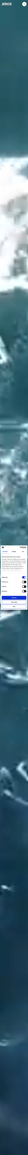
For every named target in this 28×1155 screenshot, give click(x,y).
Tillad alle (14, 597)
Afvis (14, 606)
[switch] (24, 582)
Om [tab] (23, 551)
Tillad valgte (14, 602)
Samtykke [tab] (5, 551)
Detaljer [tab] (14, 551)
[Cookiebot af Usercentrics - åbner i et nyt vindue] (20, 547)
